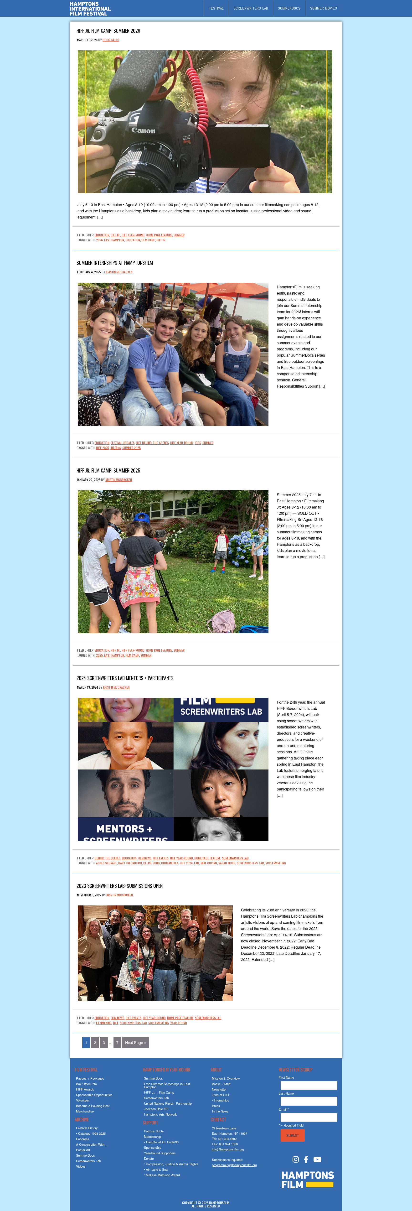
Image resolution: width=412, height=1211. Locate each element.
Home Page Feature (159, 234)
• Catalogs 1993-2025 (91, 1133)
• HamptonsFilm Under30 (161, 1142)
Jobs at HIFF (221, 1094)
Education (102, 234)
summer (145, 655)
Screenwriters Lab (235, 857)
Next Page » (135, 1042)
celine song (151, 862)
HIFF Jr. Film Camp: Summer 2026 (108, 30)
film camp (148, 239)
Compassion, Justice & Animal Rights (172, 1164)
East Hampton (114, 239)
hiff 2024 (186, 862)
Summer (179, 234)
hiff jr (160, 239)
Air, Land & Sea (157, 1169)
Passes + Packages (90, 1078)
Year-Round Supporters (160, 1153)
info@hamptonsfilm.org (228, 1149)
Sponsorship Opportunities (94, 1094)
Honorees (82, 1139)
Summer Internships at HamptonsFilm (115, 262)
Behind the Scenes (107, 857)
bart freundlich (130, 862)
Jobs (198, 442)
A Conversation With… (92, 1144)
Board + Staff (221, 1083)
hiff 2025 (102, 447)
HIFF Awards (85, 1089)
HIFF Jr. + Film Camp (159, 1092)
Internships (221, 1100)
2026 (99, 239)
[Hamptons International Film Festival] (90, 15)
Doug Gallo (111, 39)
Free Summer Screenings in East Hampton (167, 1085)
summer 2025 (131, 447)
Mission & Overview (226, 1078)
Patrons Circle (154, 1131)
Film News (144, 857)
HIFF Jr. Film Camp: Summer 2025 (108, 470)
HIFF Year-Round (133, 234)
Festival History (87, 1128)
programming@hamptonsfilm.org (234, 1165)
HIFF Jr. (115, 234)
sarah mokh (226, 862)
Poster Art (83, 1150)
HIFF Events (161, 857)
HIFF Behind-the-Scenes (152, 442)
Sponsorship (152, 1147)
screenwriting (275, 862)
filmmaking (104, 1022)
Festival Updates (122, 442)
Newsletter (219, 1089)
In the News (220, 1111)
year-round (178, 1022)
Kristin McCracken (119, 271)
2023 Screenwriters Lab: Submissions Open (120, 885)
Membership (152, 1136)
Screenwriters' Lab (250, 862)
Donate (149, 1158)
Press (216, 1105)
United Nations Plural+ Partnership (168, 1103)
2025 (99, 655)
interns (115, 447)
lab (196, 862)
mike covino (209, 862)
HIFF (115, 1022)
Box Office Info (86, 1083)
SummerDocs (85, 1155)
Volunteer (82, 1100)
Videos (81, 1166)
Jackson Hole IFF (156, 1109)
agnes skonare (106, 862)
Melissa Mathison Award (163, 1175)
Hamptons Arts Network (160, 1114)
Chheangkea (169, 862)
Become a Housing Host (93, 1105)
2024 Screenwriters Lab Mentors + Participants (125, 677)
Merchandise (85, 1111)
